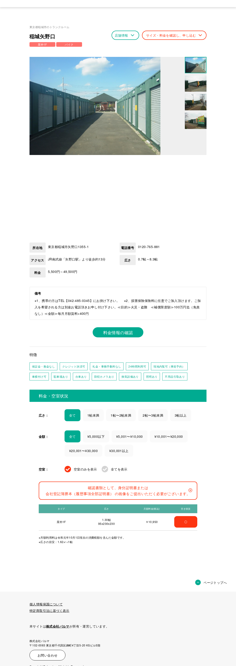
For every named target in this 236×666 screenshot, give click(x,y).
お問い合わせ (47, 655)
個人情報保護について (46, 604)
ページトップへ (215, 582)
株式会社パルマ (57, 626)
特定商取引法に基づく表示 (49, 610)
